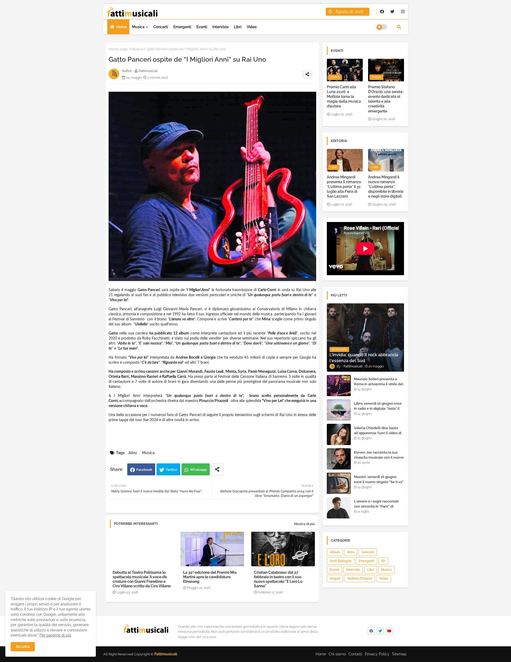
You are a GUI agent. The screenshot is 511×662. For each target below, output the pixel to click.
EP (383, 561)
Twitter (171, 470)
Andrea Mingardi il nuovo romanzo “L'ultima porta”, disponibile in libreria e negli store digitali (385, 187)
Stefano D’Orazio (359, 578)
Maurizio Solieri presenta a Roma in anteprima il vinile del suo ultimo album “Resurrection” (378, 386)
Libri (237, 27)
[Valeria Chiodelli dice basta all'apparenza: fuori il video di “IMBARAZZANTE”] (339, 434)
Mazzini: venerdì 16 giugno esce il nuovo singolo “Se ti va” (378, 479)
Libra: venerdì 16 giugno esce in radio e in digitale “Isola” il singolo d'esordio (378, 408)
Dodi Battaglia (341, 561)
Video (252, 27)
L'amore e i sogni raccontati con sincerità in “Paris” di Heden (376, 506)
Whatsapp (198, 470)
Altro (133, 453)
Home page (118, 49)
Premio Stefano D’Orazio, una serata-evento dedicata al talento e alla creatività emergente (386, 99)
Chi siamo (337, 654)
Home (121, 27)
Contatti (355, 654)
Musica (138, 27)
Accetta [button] (23, 646)
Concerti (160, 27)
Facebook (144, 470)
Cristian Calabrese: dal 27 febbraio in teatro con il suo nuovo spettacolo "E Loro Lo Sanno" (278, 579)
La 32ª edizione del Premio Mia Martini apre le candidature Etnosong (210, 577)
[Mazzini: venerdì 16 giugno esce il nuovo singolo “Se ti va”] (339, 483)
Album (335, 552)
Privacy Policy (377, 654)
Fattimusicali (165, 654)
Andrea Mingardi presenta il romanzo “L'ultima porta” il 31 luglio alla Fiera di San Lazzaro (344, 187)
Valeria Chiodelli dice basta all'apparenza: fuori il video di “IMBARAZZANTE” (377, 432)
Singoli (335, 578)
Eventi (201, 27)
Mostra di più (304, 524)
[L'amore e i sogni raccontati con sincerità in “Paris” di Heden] (339, 507)
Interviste (220, 27)
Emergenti (182, 27)
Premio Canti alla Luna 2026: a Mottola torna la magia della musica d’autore (344, 96)
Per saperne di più (55, 635)
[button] (399, 27)
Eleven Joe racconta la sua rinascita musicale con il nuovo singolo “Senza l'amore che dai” (379, 459)
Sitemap (399, 654)
